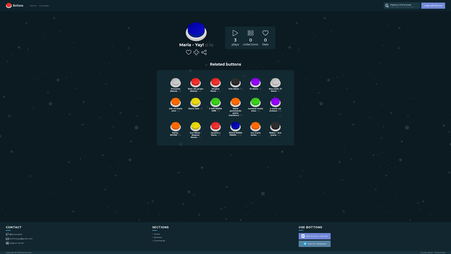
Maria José (193, 108)
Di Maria (254, 89)
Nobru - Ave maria (275, 134)
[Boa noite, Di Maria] (275, 82)
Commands (44, 6)
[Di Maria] (255, 82)
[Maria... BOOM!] (175, 126)
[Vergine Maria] (215, 82)
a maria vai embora (275, 109)
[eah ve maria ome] (175, 102)
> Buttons (157, 237)
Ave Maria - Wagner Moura (195, 135)
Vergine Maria (215, 90)
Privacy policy (427, 252)
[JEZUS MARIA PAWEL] (235, 126)
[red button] (9, 5)
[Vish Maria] (235, 82)
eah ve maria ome (175, 109)
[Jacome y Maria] (215, 126)
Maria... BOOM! (174, 134)
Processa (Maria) (175, 90)
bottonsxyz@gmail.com (21, 239)
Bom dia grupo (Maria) (195, 90)
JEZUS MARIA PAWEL (235, 134)
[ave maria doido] (255, 126)
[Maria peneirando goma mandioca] (235, 102)
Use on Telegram (317, 244)
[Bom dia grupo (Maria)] (195, 82)
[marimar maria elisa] (255, 102)
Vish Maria (233, 89)
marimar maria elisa (255, 109)
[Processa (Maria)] (175, 82)
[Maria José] (195, 102)
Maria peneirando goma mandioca (235, 111)
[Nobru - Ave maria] (275, 126)
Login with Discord (433, 5)
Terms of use (440, 252)
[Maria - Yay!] (196, 31)
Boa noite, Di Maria (275, 90)
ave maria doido (255, 134)
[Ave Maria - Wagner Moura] (195, 126)
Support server (17, 243)
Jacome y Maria (215, 134)
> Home (156, 234)
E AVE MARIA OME (215, 109)
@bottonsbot (16, 234)
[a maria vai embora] (275, 102)
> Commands (158, 241)
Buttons (33, 6)
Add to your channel (317, 236)
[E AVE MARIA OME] (215, 102)
